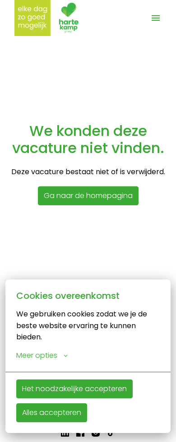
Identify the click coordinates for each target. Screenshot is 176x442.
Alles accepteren (51, 412)
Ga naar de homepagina (88, 195)
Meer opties (36, 355)
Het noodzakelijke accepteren (74, 388)
